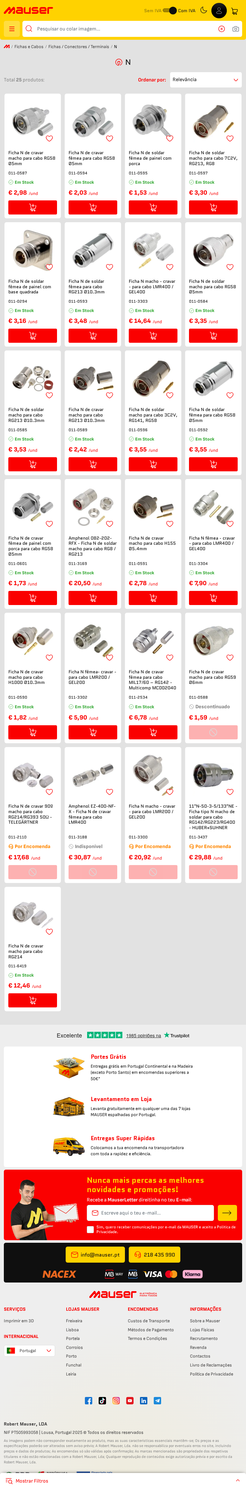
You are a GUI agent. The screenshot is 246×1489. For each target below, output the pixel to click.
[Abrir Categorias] (12, 29)
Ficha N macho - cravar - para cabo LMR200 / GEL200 (152, 811)
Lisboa (72, 1330)
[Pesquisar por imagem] (235, 29)
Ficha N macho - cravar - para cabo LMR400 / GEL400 (152, 287)
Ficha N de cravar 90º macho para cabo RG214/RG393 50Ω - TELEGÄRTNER (30, 814)
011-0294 (17, 301)
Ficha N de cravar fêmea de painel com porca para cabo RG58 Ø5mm (30, 546)
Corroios (74, 1347)
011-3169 (78, 563)
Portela (73, 1338)
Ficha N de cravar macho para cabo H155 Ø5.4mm (152, 543)
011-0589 (78, 430)
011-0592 (198, 430)
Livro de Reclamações (211, 1365)
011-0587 (17, 173)
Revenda (198, 1347)
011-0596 (138, 430)
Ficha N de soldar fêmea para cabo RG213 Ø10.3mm (87, 287)
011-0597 (198, 173)
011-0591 (138, 563)
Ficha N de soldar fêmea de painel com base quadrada (29, 287)
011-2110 (17, 837)
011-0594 (78, 173)
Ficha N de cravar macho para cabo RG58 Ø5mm (31, 158)
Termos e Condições (147, 1338)
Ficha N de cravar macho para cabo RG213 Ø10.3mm (87, 415)
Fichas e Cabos (29, 46)
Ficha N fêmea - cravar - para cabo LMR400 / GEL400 (212, 543)
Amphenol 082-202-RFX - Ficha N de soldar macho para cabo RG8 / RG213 (93, 546)
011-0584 (198, 301)
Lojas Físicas (202, 1330)
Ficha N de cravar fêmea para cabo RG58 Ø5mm (92, 158)
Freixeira (74, 1321)
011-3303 (138, 301)
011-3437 (198, 837)
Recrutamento (204, 1338)
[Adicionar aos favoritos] (49, 138)
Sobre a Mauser (205, 1321)
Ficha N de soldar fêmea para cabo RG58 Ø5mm (212, 415)
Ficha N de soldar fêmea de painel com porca (150, 158)
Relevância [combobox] (185, 80)
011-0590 (17, 697)
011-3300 (138, 837)
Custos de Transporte (149, 1321)
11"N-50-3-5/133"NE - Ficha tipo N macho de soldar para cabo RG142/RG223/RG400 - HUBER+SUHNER (213, 816)
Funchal (73, 1365)
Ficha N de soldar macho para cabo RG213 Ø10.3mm (26, 415)
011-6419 (17, 966)
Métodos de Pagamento (151, 1330)
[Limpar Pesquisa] (223, 29)
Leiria (71, 1374)
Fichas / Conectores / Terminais (78, 46)
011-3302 (78, 697)
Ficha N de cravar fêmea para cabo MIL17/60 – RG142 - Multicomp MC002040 (152, 680)
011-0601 (17, 563)
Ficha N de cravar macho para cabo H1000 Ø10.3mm (26, 677)
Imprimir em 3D (19, 1321)
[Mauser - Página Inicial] (28, 11)
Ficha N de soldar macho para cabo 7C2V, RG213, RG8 (213, 158)
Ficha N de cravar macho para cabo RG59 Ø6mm (212, 677)
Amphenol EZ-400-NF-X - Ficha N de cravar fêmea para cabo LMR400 (92, 814)
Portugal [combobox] (28, 1350)
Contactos (200, 1356)
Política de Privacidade (211, 1374)
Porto (71, 1356)
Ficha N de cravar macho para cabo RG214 (25, 951)
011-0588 (198, 697)
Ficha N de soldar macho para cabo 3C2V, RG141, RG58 (153, 415)
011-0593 (78, 301)
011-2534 (138, 697)
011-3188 (78, 837)
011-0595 (138, 173)
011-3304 (198, 563)
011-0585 (17, 430)
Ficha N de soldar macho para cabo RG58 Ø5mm (212, 287)
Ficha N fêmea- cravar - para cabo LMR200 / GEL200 (92, 677)
